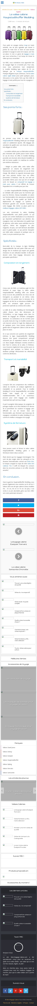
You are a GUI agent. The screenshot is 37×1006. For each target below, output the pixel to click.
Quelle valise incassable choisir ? (22, 924)
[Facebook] (5, 990)
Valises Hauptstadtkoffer (21, 9)
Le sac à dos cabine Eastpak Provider (21, 846)
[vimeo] (25, 990)
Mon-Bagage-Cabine (13, 1000)
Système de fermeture (13, 98)
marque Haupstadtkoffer (25, 71)
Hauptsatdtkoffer (8, 141)
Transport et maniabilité (13, 96)
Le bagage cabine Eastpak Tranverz (23, 811)
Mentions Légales (16, 1003)
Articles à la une (7, 9)
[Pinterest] (15, 990)
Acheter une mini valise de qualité (23, 829)
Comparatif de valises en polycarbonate (22, 916)
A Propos (25, 1003)
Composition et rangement (14, 93)
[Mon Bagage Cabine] (18, 2)
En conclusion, (8, 100)
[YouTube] (20, 990)
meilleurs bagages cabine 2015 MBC (14, 208)
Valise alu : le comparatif (22, 592)
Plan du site (6, 1003)
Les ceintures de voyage (18, 678)
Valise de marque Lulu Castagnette (22, 837)
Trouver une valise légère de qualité (23, 898)
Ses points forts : (9, 89)
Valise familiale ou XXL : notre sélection (22, 820)
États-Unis (30, 461)
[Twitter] (10, 990)
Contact (31, 1003)
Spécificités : (7, 91)
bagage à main (29, 54)
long (25, 45)
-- (16, 85)
